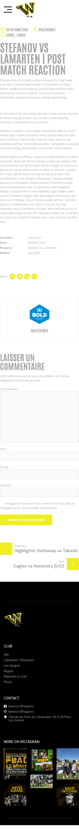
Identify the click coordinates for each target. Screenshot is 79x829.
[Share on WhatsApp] (34, 276)
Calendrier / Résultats (19, 660)
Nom (5, 449)
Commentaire (10, 389)
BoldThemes (47, 29)
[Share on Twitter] (20, 276)
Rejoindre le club (15, 676)
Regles (8, 671)
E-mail (5, 467)
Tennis (21, 34)
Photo (8, 682)
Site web (5, 485)
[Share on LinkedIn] (27, 276)
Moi (6, 655)
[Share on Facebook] (12, 276)
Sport (10, 34)
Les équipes (12, 666)
